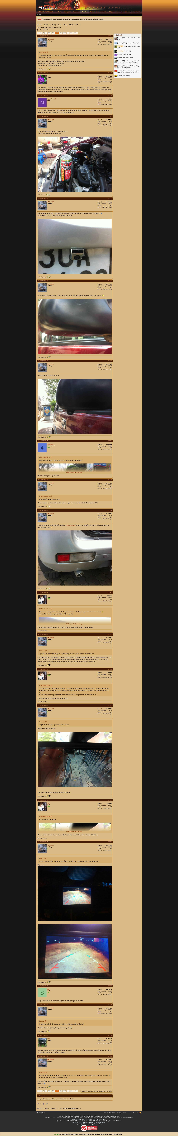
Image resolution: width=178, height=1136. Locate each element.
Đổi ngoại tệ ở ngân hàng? (128, 43)
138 (61, 33)
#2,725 (110, 198)
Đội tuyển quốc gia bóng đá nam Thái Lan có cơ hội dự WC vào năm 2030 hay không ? (128, 62)
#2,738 (110, 1004)
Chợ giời (112, 11)
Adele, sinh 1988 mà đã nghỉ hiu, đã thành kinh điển (128, 66)
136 (53, 33)
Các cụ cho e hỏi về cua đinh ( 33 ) (128, 38)
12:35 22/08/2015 (43, 705)
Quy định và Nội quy (115, 1112)
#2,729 (110, 479)
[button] (79, 11)
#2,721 (110, 36)
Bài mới (75, 11)
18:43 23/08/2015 (43, 1056)
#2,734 (110, 705)
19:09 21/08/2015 (43, 510)
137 (57, 33)
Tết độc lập (123, 75)
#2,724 (110, 116)
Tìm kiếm (39, 15)
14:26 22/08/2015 (43, 1004)
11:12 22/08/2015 (43, 669)
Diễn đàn (84, 11)
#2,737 (110, 986)
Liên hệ (106, 1112)
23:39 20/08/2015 (43, 95)
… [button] (46, 33)
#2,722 (110, 73)
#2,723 (110, 95)
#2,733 (110, 669)
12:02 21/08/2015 (43, 116)
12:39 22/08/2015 (43, 800)
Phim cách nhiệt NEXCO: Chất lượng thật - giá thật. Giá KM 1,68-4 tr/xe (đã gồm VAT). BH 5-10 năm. (90, 1134)
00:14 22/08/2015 (43, 634)
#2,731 (110, 592)
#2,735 (110, 800)
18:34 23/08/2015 (43, 1035)
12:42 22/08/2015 (43, 842)
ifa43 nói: (43, 1072)
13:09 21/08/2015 (43, 361)
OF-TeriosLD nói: (45, 457)
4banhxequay (70, 525)
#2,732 (110, 634)
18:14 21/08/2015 (43, 441)
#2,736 (110, 842)
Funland (103, 11)
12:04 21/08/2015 (43, 198)
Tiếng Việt (41, 1112)
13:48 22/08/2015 (43, 986)
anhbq (40, 30)
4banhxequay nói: (45, 496)
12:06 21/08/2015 (43, 281)
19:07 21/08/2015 (43, 479)
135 (49, 33)
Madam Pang (124, 54)
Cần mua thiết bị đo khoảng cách (128, 47)
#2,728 (110, 441)
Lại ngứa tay (124, 51)
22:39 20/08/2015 (43, 73)
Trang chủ (67, 11)
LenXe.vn (58, 11)
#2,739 (110, 1035)
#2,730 (110, 510)
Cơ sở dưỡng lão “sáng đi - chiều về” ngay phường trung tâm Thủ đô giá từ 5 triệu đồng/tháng (128, 72)
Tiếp (75, 33)
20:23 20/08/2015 (43, 36)
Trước (39, 33)
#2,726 (110, 281)
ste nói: (42, 1021)
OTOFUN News (133, 1112)
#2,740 (110, 1056)
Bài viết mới (118, 35)
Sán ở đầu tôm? (125, 57)
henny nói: (43, 52)
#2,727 (110, 361)
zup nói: (42, 650)
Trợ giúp (125, 1112)
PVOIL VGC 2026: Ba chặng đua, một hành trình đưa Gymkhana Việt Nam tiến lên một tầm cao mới (73, 19)
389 (71, 33)
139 (64, 33)
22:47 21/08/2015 (43, 592)
